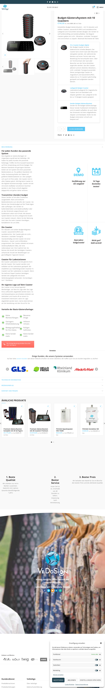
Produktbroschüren (8, 683)
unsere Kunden (22, 359)
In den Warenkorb (76, 129)
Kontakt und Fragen (10, 391)
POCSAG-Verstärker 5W (90, 429)
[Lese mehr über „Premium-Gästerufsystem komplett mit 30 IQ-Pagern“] (22, 406)
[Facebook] (47, 2)
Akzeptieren (58, 680)
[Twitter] (50, 2)
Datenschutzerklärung (81, 684)
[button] (101, 643)
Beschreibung (7, 147)
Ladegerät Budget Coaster (79, 88)
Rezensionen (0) (8, 385)
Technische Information (11, 380)
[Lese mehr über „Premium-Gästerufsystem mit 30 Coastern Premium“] (48, 406)
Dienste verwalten (58, 675)
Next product (99, 13)
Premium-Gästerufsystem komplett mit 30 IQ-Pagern (13, 430)
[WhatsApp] (57, 2)
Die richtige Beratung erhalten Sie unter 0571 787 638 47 (18, 344)
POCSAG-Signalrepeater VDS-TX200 (64, 430)
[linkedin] (55, 2)
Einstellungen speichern (90, 680)
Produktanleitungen (8, 687)
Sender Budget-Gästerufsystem (81, 103)
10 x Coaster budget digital (79, 45)
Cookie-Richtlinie (69, 684)
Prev (7, 369)
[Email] (52, 2)
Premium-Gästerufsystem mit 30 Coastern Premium (39, 430)
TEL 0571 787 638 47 (52, 7)
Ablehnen (72, 680)
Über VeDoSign (32, 683)
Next (96, 369)
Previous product (95, 13)
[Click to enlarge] (5, 55)
